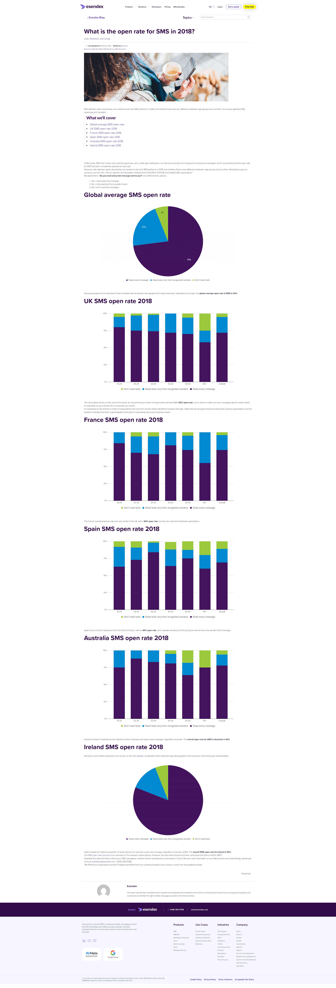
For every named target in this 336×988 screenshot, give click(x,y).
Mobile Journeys (179, 944)
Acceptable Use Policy (244, 979)
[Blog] (95, 940)
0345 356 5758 (177, 909)
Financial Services (224, 934)
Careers (239, 934)
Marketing (94, 38)
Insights (239, 941)
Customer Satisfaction (203, 937)
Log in (220, 7)
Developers (156, 7)
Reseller (239, 947)
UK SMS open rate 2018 (103, 129)
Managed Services (180, 950)
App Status (240, 966)
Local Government (224, 947)
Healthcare (221, 941)
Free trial (249, 6)
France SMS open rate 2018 (105, 133)
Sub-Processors (241, 963)
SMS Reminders (120, 49)
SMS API (176, 934)
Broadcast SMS (89, 49)
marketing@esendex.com (103, 861)
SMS (175, 931)
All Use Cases (200, 931)
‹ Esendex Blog (96, 17)
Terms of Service (225, 979)
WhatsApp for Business (181, 937)
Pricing (167, 7)
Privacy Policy (210, 979)
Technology (105, 38)
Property (221, 950)
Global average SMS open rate (107, 124)
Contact (239, 937)
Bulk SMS (99, 49)
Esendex (125, 46)
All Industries (222, 931)
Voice (175, 941)
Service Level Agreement (245, 953)
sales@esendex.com (199, 909)
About (238, 931)
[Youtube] (89, 940)
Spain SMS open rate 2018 (105, 137)
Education (221, 956)
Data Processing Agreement (246, 956)
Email (175, 947)
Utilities (220, 944)
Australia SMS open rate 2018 (106, 141)
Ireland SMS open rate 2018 (105, 145)
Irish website (137, 756)
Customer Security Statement (246, 960)
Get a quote (233, 6)
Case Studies (240, 944)
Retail (219, 937)
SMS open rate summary (99, 855)
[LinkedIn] (84, 940)
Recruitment (222, 953)
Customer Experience (203, 934)
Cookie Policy (196, 979)
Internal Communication (203, 941)
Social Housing (223, 960)
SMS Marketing (108, 49)
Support (239, 950)
